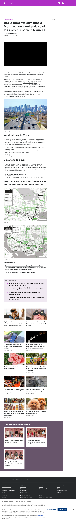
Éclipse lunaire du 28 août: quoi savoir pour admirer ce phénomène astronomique (35, 346)
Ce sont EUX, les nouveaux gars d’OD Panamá (14, 441)
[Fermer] (73, 509)
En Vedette (20, 3)
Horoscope (30, 3)
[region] (38, 509)
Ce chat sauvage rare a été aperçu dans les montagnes (35, 390)
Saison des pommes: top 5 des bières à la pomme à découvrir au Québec (36, 368)
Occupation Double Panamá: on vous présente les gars (13, 463)
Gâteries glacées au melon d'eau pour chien (12, 367)
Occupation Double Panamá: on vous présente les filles (36, 442)
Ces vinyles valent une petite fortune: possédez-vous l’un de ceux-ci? (25, 267)
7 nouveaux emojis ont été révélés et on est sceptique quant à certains (26, 289)
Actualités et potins (6, 487)
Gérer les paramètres (51, 509)
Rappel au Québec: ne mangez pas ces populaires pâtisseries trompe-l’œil (14, 413)
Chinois (22, 488)
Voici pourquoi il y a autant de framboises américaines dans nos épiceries (14, 391)
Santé (58, 487)
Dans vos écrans (6, 488)
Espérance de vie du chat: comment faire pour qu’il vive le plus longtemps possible (13, 323)
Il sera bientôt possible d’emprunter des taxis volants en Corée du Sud (26, 298)
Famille (59, 492)
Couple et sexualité (62, 490)
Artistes (3, 492)
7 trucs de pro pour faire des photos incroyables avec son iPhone (24, 266)
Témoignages (60, 488)
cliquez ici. (40, 515)
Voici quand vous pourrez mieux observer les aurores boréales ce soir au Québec (26, 284)
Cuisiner (39, 3)
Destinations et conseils (26, 497)
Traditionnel (23, 487)
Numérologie (23, 490)
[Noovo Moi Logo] (11, 3)
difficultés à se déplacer (30, 83)
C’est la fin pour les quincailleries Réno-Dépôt (18, 269)
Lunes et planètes (24, 492)
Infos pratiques (8, 19)
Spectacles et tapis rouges (8, 490)
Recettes (41, 487)
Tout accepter (62, 509)
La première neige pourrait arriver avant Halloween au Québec (13, 346)
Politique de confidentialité (45, 497)
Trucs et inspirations (44, 488)
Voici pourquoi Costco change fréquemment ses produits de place (24, 293)
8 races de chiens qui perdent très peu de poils (36, 412)
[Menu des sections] (4, 2)
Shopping (47, 3)
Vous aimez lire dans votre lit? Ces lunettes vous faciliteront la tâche (36, 323)
